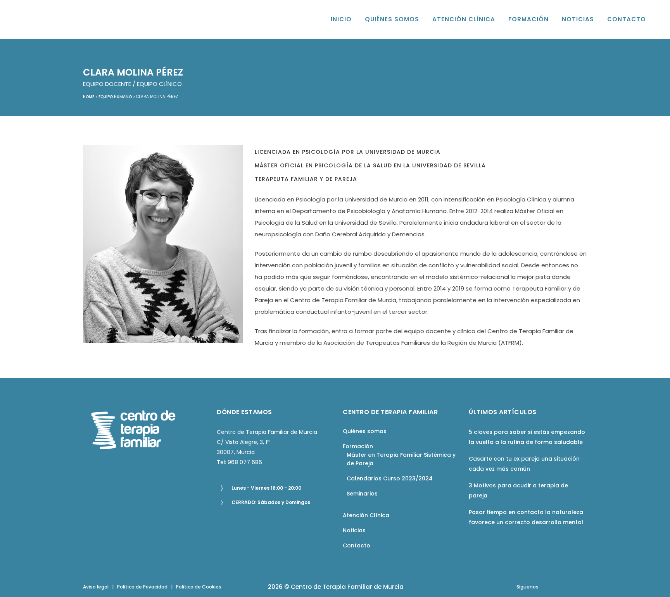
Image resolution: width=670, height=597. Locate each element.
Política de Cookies (198, 586)
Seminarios (362, 493)
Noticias (354, 530)
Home (88, 97)
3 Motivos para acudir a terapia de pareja (518, 490)
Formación (358, 446)
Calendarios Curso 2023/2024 (390, 478)
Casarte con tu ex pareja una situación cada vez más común (524, 464)
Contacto (356, 545)
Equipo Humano (115, 97)
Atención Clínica (366, 515)
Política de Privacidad (142, 586)
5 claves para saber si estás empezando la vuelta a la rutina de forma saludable (527, 437)
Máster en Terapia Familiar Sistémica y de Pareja (401, 459)
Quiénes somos (365, 431)
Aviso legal (96, 586)
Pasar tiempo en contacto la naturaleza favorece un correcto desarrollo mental (526, 517)
